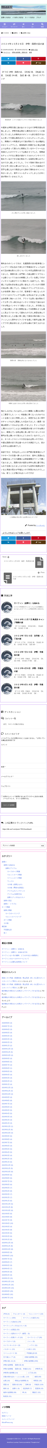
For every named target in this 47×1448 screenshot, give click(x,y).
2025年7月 (7, 1065)
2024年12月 (7, 1087)
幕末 (6, 1388)
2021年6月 (7, 1223)
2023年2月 (7, 1159)
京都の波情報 (31, 1357)
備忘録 (4, 926)
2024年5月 (7, 1110)
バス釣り (31, 1349)
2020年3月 (7, 1272)
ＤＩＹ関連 (6, 907)
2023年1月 (7, 1162)
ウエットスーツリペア (13, 917)
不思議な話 (8, 930)
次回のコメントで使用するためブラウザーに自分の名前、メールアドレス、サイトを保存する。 (24, 797)
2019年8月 (7, 1294)
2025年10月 (7, 1055)
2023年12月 (7, 1126)
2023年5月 (7, 1149)
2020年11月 (7, 1246)
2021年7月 (7, 1220)
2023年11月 (7, 1129)
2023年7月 (7, 1142)
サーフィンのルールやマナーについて (15, 959)
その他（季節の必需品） (16, 888)
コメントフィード (8, 1419)
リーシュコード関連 (14, 878)
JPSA (6, 1314)
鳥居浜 (7, 1396)
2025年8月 (7, 1062)
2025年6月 (7, 1068)
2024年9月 (7, 1097)
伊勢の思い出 (9, 1361)
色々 (5, 933)
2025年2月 (7, 1081)
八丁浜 (32, 1373)
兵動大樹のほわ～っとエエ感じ (16, 1377)
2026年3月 (7, 1039)
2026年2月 (7, 1042)
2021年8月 (7, 1217)
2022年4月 (7, 1191)
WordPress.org (7, 1422)
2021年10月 (7, 1210)
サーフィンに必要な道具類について (14, 962)
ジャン (31, 1341)
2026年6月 (7, 1029)
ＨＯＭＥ (6, 33)
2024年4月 (7, 1113)
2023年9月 (7, 1136)
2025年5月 (7, 1071)
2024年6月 (7, 1107)
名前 (3, 767)
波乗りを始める (9, 865)
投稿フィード (6, 1416)
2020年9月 (7, 1252)
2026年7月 (7, 1026)
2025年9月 (7, 1058)
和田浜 (38, 1381)
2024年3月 (7, 1117)
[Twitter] (8, 59)
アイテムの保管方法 (14, 894)
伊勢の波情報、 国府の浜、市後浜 (17, 1369)
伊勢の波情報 (31, 1361)
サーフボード (9, 1341)
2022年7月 (7, 1181)
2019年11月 (8, 1285)
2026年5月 (7, 1033)
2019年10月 (8, 1288)
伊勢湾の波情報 (10, 1373)
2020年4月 (7, 1268)
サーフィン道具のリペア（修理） (16, 1333)
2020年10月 (7, 1249)
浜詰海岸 (27, 1388)
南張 (30, 52)
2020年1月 (7, 1278)
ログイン (5, 1413)
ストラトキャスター (11, 1345)
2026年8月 (7, 1023)
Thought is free (35, 1442)
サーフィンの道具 (31, 1318)
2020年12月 (7, 1243)
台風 (6, 1381)
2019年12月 (8, 1281)
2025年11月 (7, 1052)
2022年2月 (7, 1197)
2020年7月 (7, 1259)
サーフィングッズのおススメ (15, 1326)
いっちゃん (40, 525)
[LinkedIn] (8, 63)
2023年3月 (7, 1155)
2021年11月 (7, 1207)
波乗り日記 (26, 33)
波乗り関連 (8, 910)
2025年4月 (7, 1075)
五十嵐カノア (9, 1357)
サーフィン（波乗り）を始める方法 (14, 952)
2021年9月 (7, 1213)
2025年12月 (7, 1049)
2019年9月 (7, 1291)
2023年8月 (7, 1139)
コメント (4, 745)
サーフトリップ (34, 1337)
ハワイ (33, 1345)
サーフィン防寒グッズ (13, 1337)
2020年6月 (7, 1262)
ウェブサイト (6, 786)
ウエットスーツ (36, 1314)
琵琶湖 (39, 1388)
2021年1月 (7, 1239)
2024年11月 (7, 1091)
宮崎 (28, 1384)
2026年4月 (7, 1036)
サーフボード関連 (13, 871)
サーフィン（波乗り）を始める (27, 603)
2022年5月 (7, 1188)
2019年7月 (7, 1298)
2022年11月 (7, 1168)
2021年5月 (7, 1226)
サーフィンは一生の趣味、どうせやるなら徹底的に (20, 955)
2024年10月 (7, 1094)
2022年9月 (7, 1175)
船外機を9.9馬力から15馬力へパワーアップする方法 (20, 991)
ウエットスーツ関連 (14, 875)
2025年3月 (7, 1078)
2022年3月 (7, 1194)
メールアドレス (7, 776)
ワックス (10, 881)
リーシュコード (10, 1353)
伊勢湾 (39, 1369)
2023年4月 (7, 1152)
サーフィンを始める (12, 1322)
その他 (6, 923)
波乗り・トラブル (10, 904)
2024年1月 (7, 1123)
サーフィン (6, 52)
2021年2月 (7, 1236)
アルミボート (19, 1314)
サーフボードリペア (12, 913)
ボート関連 (8, 920)
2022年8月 (7, 1178)
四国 (6, 1384)
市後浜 (38, 1384)
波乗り (16, 33)
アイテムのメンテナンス (16, 891)
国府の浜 (17, 1384)
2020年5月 (7, 1265)
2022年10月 (7, 1171)
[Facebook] (23, 59)
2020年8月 (7, 1256)
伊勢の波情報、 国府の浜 (19, 52)
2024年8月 (7, 1100)
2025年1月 (7, 1084)
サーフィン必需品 (11, 1329)
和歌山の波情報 (22, 1381)
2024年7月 (7, 1104)
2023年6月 (7, 1146)
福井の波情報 (9, 1392)
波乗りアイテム (11, 868)
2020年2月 (7, 1275)
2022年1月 (7, 1201)
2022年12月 (7, 1165)
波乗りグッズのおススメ (16, 897)
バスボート (9, 1349)
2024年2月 (7, 1120)
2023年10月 (7, 1133)
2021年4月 (7, 1230)
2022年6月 (7, 1184)
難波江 (36, 1392)
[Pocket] (23, 63)
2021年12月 (7, 1204)
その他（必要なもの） (15, 884)
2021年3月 (7, 1233)
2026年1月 (7, 1045)
